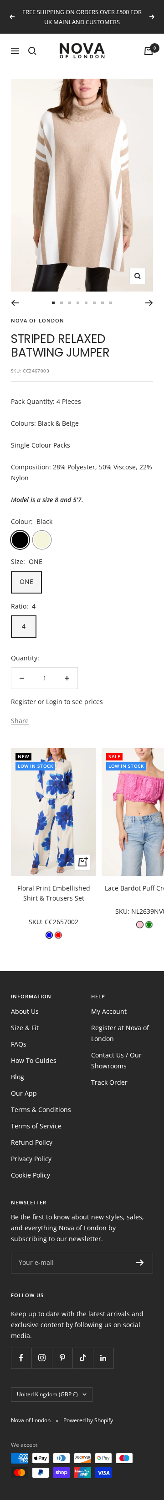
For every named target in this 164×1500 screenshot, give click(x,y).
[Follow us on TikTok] (82, 1358)
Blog (17, 1076)
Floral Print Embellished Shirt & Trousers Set (53, 893)
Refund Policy (31, 1142)
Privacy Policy (31, 1158)
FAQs (18, 1044)
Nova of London (37, 320)
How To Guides (33, 1060)
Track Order (109, 1082)
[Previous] (15, 303)
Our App (24, 1093)
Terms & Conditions (41, 1109)
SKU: (37, 921)
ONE (26, 581)
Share (20, 720)
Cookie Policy (30, 1175)
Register (23, 701)
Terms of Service (36, 1126)
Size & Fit (25, 1027)
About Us (25, 1011)
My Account (109, 1011)
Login (54, 701)
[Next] (149, 303)
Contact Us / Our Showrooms (116, 1060)
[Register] (140, 1262)
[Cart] (148, 51)
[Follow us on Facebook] (21, 1358)
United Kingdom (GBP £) (47, 1394)
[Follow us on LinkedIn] (103, 1358)
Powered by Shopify (88, 1420)
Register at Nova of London (120, 1033)
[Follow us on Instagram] (41, 1358)
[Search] (32, 51)
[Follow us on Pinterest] (62, 1358)
